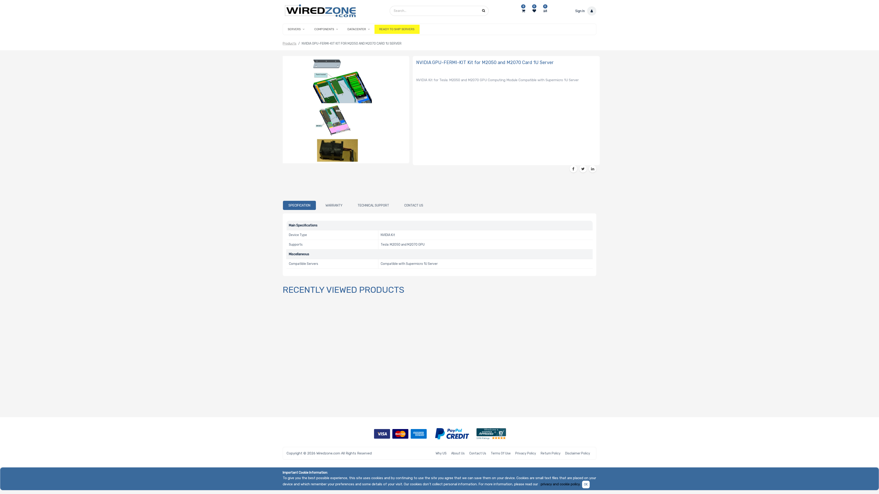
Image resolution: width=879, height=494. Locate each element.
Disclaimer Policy (577, 453)
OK (586, 484)
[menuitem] (397, 29)
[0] (523, 11)
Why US (441, 453)
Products (289, 44)
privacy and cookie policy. (560, 484)
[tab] (299, 205)
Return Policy (551, 453)
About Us (458, 453)
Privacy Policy (525, 453)
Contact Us (477, 453)
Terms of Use (501, 453)
